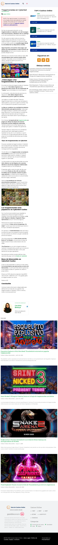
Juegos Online (6, 14)
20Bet (38, 41)
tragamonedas (23, 120)
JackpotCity (42, 514)
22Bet (38, 28)
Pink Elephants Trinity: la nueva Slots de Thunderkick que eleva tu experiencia (41, 85)
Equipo (11, 539)
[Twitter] (43, 60)
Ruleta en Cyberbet (21, 256)
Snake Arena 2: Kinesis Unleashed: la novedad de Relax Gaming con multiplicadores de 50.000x (40, 80)
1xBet (38, 13)
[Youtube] (47, 60)
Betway (34, 514)
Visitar (34, 22)
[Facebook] (39, 60)
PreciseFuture (46, 539)
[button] (23, 3)
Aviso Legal (27, 538)
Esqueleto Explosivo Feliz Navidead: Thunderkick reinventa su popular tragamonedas (40, 70)
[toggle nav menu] (27, 4)
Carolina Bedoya (18, 306)
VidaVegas (35, 517)
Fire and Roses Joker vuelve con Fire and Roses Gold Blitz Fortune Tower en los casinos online (42, 91)
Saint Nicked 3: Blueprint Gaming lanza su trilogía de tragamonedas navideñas (42, 75)
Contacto (16, 539)
